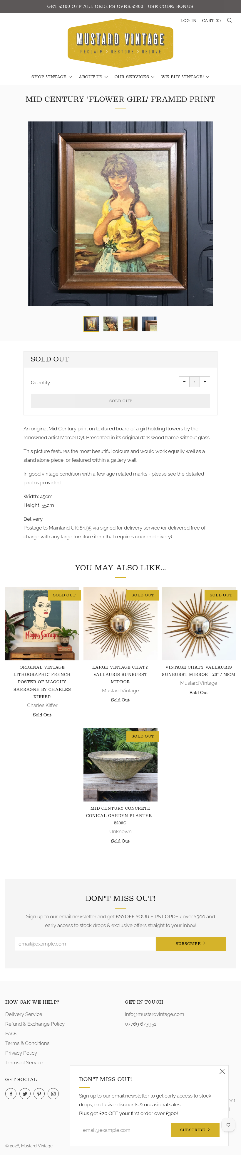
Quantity (40, 382)
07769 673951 (140, 1024)
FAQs (11, 1033)
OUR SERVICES (132, 77)
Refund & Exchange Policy (35, 1024)
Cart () (211, 20)
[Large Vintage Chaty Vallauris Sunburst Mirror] (120, 623)
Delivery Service (23, 1014)
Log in (188, 20)
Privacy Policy (21, 1053)
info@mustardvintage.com (154, 1014)
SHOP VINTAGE (49, 77)
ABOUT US (91, 77)
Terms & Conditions (27, 1043)
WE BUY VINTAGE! (182, 77)
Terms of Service (24, 1063)
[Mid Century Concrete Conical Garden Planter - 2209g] (120, 764)
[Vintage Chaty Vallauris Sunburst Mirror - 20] (199, 623)
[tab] (91, 324)
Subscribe (188, 943)
